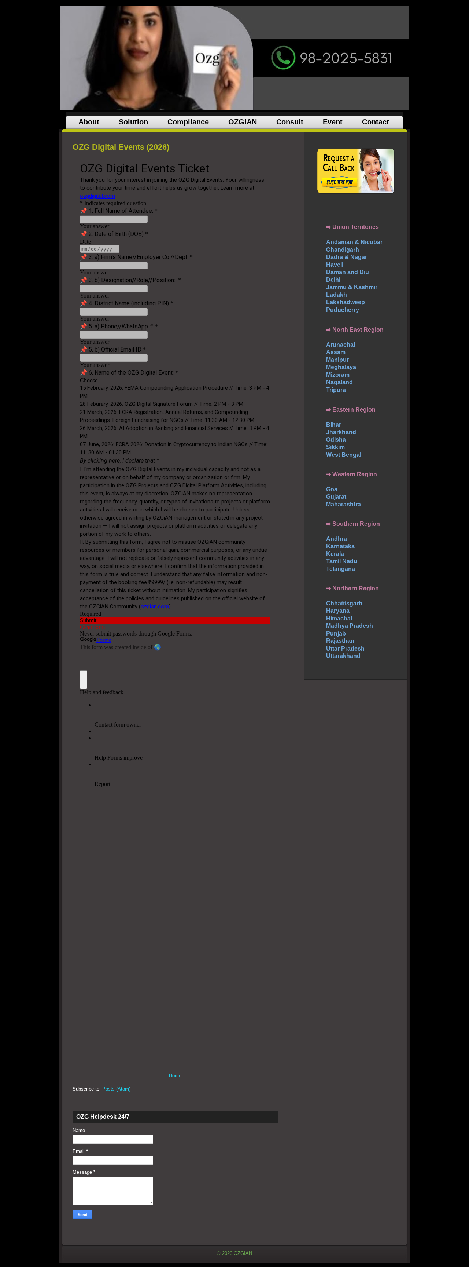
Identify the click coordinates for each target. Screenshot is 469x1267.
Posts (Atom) (116, 1089)
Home (175, 1075)
